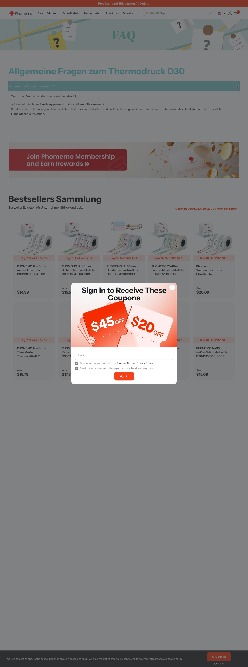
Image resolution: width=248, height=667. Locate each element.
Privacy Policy (145, 363)
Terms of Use (124, 363)
